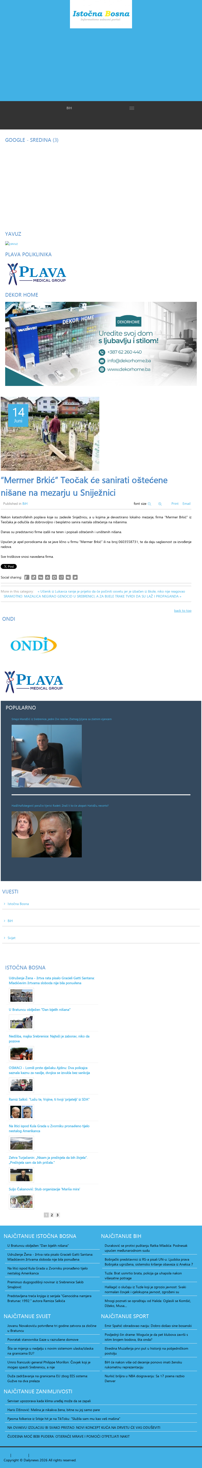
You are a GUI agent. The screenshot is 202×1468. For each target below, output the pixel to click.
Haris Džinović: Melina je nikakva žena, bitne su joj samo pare (53, 1409)
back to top (182, 610)
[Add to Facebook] (26, 577)
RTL (32, 1455)
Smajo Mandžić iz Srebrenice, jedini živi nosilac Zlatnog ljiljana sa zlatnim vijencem (62, 719)
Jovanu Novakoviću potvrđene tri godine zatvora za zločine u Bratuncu (51, 1328)
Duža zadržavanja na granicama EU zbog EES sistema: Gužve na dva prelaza (47, 1378)
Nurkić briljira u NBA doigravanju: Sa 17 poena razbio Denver (145, 1378)
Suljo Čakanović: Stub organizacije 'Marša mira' (44, 1189)
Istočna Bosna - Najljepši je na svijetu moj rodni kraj (101, 15)
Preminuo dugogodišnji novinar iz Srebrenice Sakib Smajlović (45, 1284)
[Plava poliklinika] (36, 273)
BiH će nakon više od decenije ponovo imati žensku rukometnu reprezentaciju (143, 1365)
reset (23, 1455)
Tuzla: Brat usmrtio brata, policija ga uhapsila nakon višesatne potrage (143, 1276)
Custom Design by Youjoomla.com (103, 1460)
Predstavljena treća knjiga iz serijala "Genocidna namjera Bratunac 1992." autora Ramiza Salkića (49, 1298)
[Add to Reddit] (61, 577)
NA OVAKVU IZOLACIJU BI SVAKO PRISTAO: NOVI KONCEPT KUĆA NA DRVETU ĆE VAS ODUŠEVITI (83, 1427)
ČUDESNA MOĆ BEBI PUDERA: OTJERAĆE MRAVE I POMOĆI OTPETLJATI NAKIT (68, 1436)
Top (6, 1455)
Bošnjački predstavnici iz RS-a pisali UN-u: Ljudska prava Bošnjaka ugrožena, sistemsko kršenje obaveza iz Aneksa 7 (149, 1262)
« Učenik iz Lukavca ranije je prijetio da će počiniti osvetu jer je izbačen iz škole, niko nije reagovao (111, 591)
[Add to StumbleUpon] (47, 577)
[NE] (101, 343)
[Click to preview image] (50, 434)
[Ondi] (33, 645)
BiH (25, 503)
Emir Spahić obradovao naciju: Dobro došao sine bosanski (148, 1325)
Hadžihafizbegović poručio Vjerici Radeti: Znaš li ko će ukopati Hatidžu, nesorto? (60, 806)
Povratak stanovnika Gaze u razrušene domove (42, 1339)
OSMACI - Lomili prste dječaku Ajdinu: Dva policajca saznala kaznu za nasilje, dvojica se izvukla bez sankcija (49, 1070)
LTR (39, 1455)
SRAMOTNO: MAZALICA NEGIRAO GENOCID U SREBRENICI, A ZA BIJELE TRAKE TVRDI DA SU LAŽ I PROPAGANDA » (92, 596)
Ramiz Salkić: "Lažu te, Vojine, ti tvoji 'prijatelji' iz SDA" (49, 1099)
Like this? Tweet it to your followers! (75, 577)
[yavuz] (11, 243)
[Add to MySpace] (68, 577)
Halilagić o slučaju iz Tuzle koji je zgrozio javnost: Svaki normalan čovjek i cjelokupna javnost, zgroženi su (145, 1289)
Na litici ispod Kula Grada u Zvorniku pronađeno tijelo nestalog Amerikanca (49, 1128)
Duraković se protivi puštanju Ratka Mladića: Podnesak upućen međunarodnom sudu (146, 1248)
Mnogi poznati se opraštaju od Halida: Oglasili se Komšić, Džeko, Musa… (148, 1303)
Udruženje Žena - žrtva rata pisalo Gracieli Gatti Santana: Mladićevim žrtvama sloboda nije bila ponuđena (52, 980)
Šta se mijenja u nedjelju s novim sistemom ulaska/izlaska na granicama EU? (50, 1351)
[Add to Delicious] (33, 577)
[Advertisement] (101, 64)
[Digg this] (40, 577)
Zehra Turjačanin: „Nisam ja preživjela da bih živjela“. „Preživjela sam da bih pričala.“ (48, 1160)
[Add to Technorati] (54, 577)
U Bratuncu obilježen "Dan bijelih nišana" (39, 1009)
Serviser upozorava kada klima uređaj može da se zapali (49, 1400)
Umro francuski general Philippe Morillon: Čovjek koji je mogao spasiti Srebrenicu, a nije (48, 1365)
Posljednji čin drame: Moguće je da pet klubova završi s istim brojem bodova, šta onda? (146, 1337)
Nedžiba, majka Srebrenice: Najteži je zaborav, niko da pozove (49, 1039)
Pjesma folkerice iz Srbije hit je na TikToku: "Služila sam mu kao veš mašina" (63, 1418)
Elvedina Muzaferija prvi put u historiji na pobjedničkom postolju (146, 1351)
